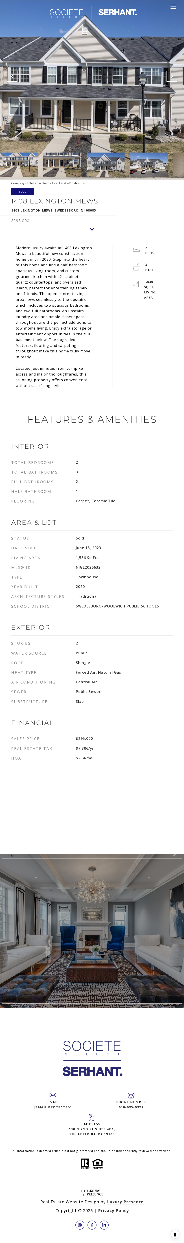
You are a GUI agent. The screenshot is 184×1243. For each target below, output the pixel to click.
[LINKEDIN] (104, 1225)
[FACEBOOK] (92, 1225)
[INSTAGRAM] (79, 1225)
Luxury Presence (125, 1201)
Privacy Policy (113, 1210)
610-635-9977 (131, 1107)
